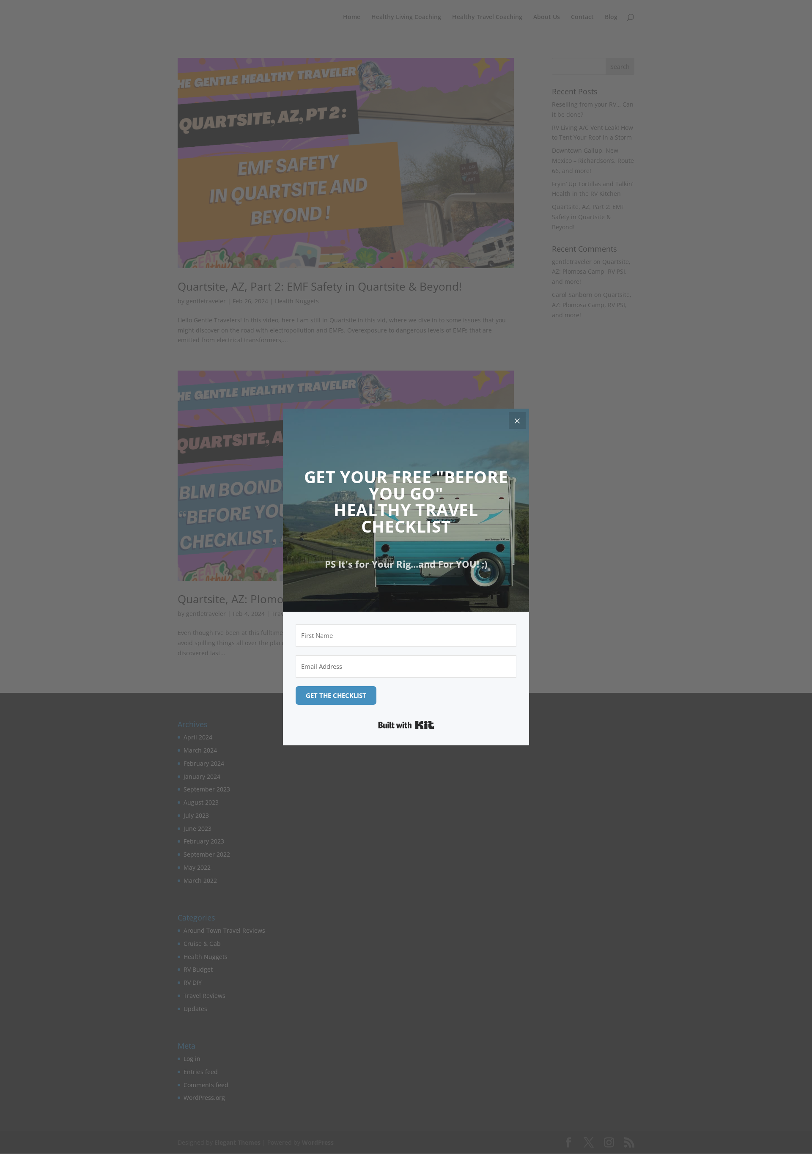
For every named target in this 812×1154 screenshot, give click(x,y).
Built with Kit (406, 725)
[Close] (517, 420)
